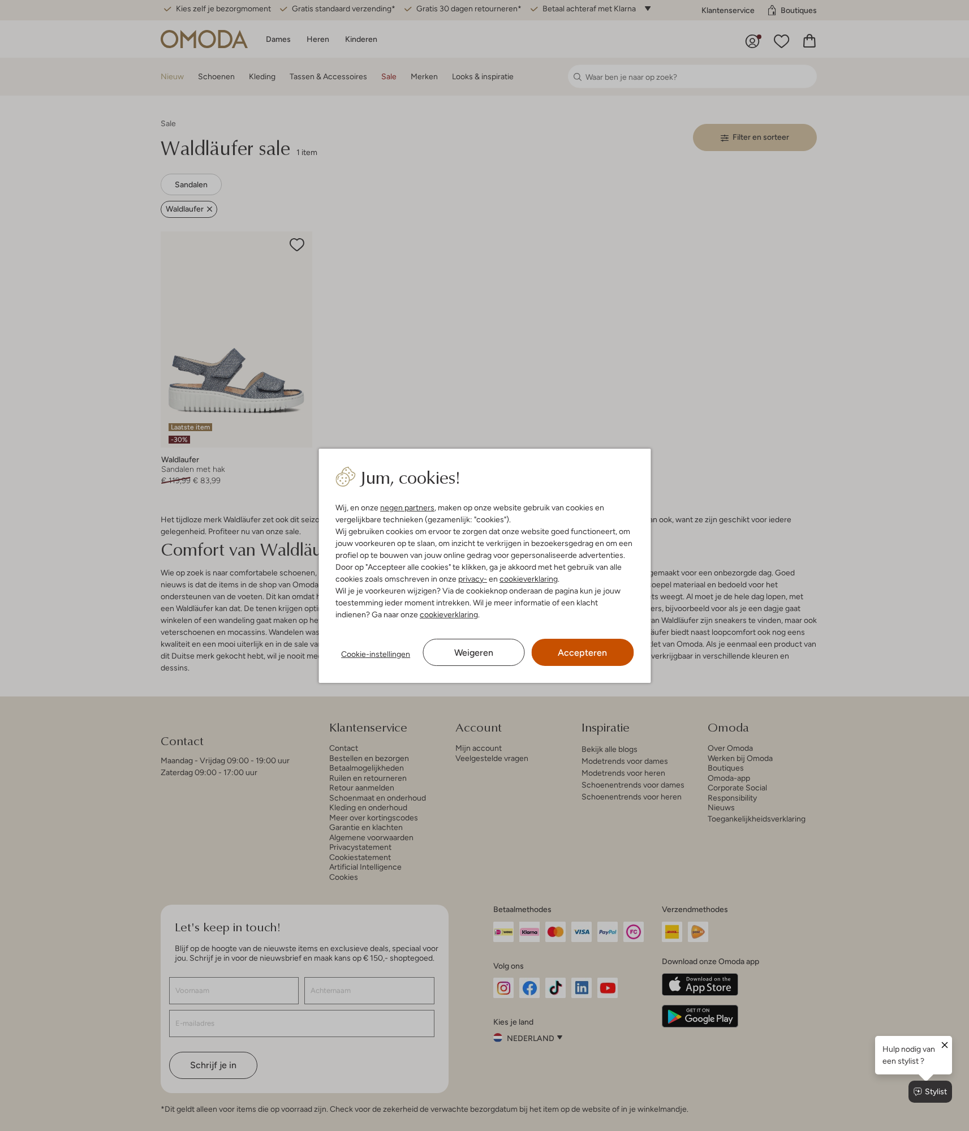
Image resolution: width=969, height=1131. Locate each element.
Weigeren (473, 652)
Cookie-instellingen (375, 654)
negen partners (407, 507)
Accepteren (582, 652)
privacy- (472, 578)
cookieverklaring (528, 578)
